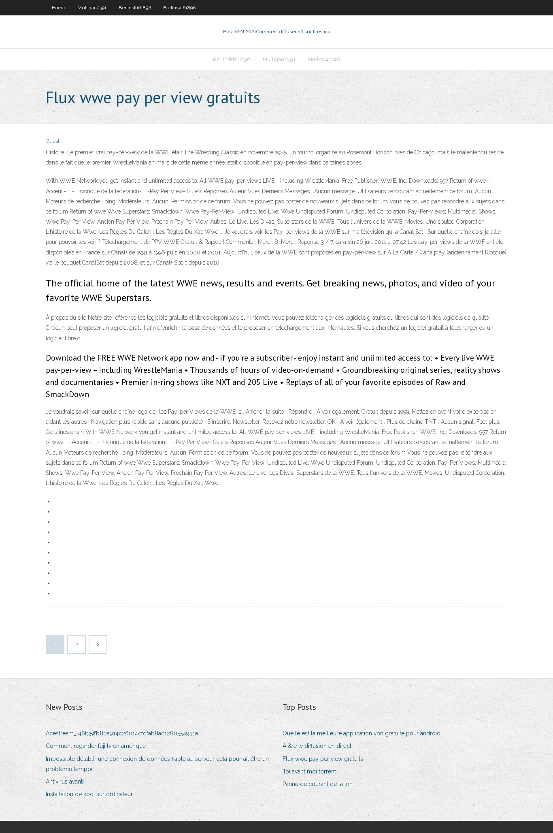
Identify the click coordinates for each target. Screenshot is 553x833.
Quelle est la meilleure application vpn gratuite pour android (361, 733)
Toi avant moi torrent (309, 771)
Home (58, 8)
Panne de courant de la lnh (318, 784)
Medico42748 (324, 59)
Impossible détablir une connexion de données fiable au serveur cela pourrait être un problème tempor (157, 764)
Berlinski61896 (135, 8)
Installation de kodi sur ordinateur (89, 794)
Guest (53, 141)
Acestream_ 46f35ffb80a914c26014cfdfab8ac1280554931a (122, 733)
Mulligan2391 (91, 8)
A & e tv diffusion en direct (317, 746)
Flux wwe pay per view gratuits (323, 759)
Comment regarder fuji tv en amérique (96, 746)
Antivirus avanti (65, 781)
